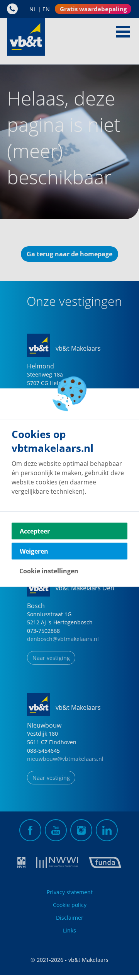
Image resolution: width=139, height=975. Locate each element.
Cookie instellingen (48, 571)
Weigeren (34, 551)
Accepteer (35, 531)
